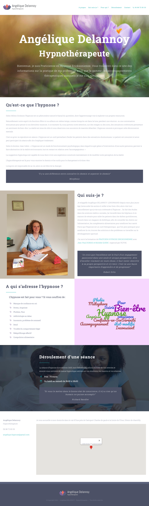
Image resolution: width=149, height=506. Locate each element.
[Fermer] (99, 440)
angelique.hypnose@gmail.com (16, 434)
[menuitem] (83, 7)
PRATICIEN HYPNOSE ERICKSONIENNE (116, 239)
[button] (91, 447)
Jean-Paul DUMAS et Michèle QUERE (93, 242)
